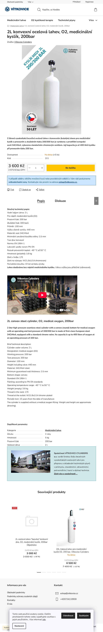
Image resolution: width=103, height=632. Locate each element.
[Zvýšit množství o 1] (42, 168)
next (94, 539)
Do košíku (71, 168)
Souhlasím (84, 615)
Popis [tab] (41, 201)
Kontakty (11, 600)
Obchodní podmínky (15, 2)
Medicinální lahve (53, 430)
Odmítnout (68, 615)
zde (44, 619)
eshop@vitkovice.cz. (68, 182)
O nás (9, 604)
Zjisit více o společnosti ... (66, 473)
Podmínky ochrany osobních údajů (22, 596)
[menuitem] (17, 20)
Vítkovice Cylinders (23, 42)
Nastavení (19, 626)
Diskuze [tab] (60, 201)
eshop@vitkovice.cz (69, 593)
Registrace (89, 2)
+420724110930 (68, 599)
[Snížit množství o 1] (29, 168)
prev (9, 539)
